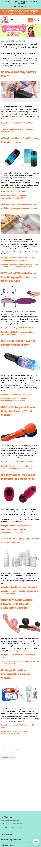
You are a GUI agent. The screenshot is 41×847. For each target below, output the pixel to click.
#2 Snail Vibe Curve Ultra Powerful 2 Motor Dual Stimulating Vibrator (17, 604)
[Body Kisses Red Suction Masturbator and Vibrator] (20, 505)
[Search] (30, 20)
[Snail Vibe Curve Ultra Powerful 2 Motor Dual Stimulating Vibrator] (20, 635)
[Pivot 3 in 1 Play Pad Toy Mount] (20, 103)
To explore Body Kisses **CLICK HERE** (16, 526)
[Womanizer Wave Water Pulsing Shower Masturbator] (20, 235)
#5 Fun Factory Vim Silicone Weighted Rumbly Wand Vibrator (18, 411)
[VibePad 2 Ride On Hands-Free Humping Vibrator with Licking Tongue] (20, 308)
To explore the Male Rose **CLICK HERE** (17, 394)
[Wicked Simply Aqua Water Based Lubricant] (20, 569)
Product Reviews (12, 749)
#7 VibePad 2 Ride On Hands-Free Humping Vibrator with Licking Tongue (19, 277)
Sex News (22, 749)
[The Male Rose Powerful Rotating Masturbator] (20, 371)
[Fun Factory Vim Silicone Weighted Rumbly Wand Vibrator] (20, 442)
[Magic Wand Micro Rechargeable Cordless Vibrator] (20, 705)
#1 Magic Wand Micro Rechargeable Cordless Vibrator (16, 674)
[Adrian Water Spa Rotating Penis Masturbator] (20, 169)
